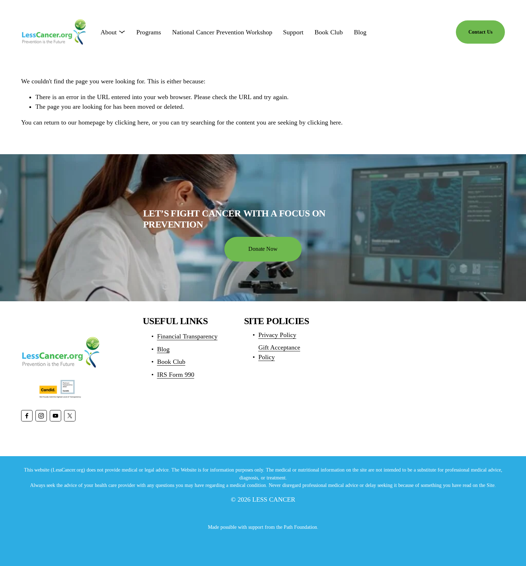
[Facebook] (27, 415)
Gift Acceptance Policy (279, 352)
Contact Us (480, 32)
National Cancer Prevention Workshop (222, 32)
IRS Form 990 (175, 374)
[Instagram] (41, 415)
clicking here (131, 122)
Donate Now (263, 249)
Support (293, 32)
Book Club (329, 32)
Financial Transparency (187, 336)
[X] (70, 415)
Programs (148, 32)
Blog (360, 32)
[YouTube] (55, 415)
